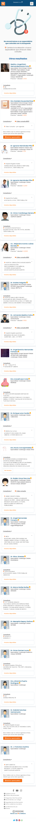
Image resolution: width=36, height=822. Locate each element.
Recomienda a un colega (13, 800)
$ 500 (24, 320)
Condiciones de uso (11, 807)
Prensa (7, 808)
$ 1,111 (24, 151)
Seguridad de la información (14, 802)
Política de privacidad (12, 795)
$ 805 (24, 115)
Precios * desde (16, 78)
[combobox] (17, 126)
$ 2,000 (25, 251)
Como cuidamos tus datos (13, 804)
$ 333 (24, 78)
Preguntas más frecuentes (13, 798)
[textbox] (17, 126)
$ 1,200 (24, 186)
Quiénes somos (10, 793)
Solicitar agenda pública (13, 137)
